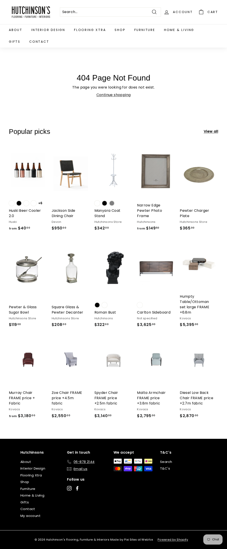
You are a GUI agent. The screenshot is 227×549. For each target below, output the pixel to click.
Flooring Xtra (90, 30)
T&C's (165, 468)
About (15, 30)
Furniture (144, 30)
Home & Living (179, 30)
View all (211, 131)
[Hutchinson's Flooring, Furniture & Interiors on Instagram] (69, 488)
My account (30, 515)
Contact (39, 41)
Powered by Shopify (173, 539)
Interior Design (48, 30)
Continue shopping (113, 94)
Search (166, 461)
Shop (120, 30)
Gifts (14, 41)
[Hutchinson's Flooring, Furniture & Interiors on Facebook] (77, 488)
